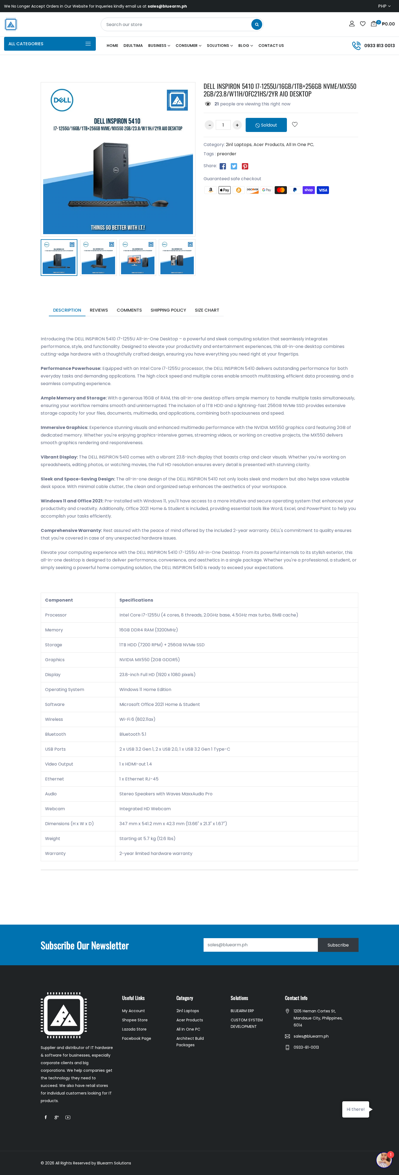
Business (157, 45)
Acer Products (269, 144)
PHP (382, 6)
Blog (243, 45)
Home (112, 45)
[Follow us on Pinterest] (245, 166)
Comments (129, 310)
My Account (133, 1010)
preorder (226, 154)
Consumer (187, 45)
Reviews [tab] (99, 310)
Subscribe (338, 945)
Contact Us (271, 45)
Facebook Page (136, 1038)
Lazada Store (134, 1029)
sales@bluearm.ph (311, 1036)
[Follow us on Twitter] (234, 166)
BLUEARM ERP (242, 1010)
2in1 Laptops (239, 144)
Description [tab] (67, 310)
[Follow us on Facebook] (223, 166)
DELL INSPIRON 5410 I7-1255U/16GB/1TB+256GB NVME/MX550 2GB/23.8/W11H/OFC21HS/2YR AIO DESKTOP (280, 90)
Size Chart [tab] (207, 310)
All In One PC (299, 144)
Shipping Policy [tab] (168, 310)
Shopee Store (135, 1020)
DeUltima (133, 45)
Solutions (218, 45)
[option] (59, 258)
